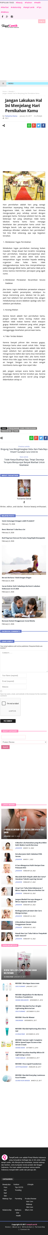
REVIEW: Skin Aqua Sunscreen (27, 983)
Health (38, 3)
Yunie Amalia (20, 1058)
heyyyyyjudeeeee (21, 1067)
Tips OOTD (19, 1187)
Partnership (40, 1227)
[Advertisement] (24, 54)
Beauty (20, 3)
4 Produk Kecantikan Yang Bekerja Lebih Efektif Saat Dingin (24, 831)
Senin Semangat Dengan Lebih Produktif (18, 521)
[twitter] (38, 125)
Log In (41, 21)
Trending (18, 1190)
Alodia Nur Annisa (22, 1080)
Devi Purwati (20, 986)
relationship (16, 7)
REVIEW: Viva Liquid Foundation (28, 1064)
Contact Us (25, 1229)
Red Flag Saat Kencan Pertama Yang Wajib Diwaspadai (23, 538)
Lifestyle (11, 91)
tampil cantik (29, 7)
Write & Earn (27, 1227)
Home (5, 91)
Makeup (29, 1204)
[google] (34, 125)
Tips (39, 7)
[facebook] (43, 125)
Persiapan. (7, 431)
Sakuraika (19, 1020)
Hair (5, 1190)
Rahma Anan (20, 1048)
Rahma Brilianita (22, 1000)
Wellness (5, 12)
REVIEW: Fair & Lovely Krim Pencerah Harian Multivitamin (20, 972)
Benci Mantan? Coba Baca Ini (13, 529)
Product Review (30, 1199)
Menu (10, 83)
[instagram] (11, 17)
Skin (5, 1196)
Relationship (7, 1210)
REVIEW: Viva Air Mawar (25, 1017)
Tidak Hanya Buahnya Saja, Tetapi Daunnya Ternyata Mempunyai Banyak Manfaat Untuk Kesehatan (24, 461)
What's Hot (29, 1210)
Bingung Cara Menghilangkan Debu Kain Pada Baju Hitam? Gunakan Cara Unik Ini (24, 449)
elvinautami (8, 977)
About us (16, 1227)
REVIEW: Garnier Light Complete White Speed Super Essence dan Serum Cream (28, 1042)
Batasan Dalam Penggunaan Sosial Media (18, 621)
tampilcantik (31, 1224)
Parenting (18, 1199)
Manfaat (5, 7)
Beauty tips (7, 1184)
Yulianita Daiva (11, 116)
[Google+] (7, 17)
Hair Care (29, 1201)
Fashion (29, 3)
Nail (5, 1193)
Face (5, 1187)
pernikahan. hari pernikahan (22, 428)
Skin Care (29, 1207)
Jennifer (7, 836)
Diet (17, 1213)
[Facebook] (2, 17)
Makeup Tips (7, 1199)
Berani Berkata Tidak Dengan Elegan (16, 578)
